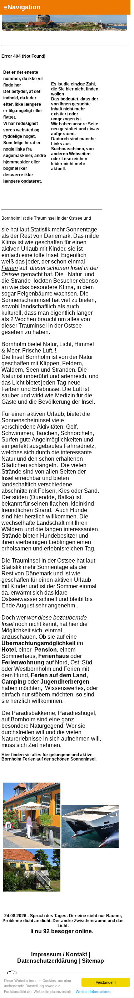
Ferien (9, 268)
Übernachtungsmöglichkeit (38, 643)
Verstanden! (106, 982)
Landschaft (50, 523)
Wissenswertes (64, 688)
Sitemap (93, 961)
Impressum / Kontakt (59, 954)
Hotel (8, 650)
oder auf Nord (41, 659)
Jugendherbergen (64, 682)
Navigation (22, 7)
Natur (74, 274)
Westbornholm (32, 669)
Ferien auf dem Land (58, 675)
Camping (13, 682)
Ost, (75, 662)
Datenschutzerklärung (47, 961)
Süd (87, 662)
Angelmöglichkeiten (56, 440)
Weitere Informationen (94, 991)
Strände (20, 281)
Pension (45, 650)
